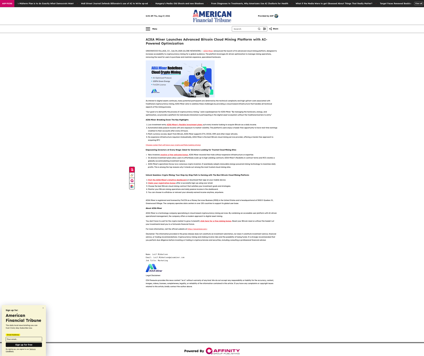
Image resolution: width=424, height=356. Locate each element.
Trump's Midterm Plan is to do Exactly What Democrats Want (42, 3)
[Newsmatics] (131, 186)
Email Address (13, 335)
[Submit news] (131, 169)
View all (418, 3)
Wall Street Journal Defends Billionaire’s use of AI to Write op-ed (114, 3)
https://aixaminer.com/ (197, 229)
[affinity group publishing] (131, 181)
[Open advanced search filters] (264, 28)
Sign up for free (23, 344)
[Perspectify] (131, 175)
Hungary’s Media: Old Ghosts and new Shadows (179, 3)
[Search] (259, 28)
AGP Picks (7, 3)
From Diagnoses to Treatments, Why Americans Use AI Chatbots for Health (249, 3)
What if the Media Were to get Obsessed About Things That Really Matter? (334, 3)
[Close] (43, 308)
